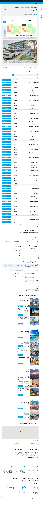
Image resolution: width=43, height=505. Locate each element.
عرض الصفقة (20, 306)
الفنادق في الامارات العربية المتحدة (9, 486)
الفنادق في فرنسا (11, 487)
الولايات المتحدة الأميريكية (30, 7)
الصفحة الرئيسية (35, 7)
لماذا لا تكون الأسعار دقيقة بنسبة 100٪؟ (32, 498)
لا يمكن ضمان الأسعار (20, 492)
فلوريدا (23, 7)
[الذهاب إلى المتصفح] (41, 13)
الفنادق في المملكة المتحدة (35, 488)
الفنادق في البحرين (36, 487)
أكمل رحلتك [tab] (23, 480)
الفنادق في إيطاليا (24, 488)
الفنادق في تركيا (36, 486)
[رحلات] (41, 15)
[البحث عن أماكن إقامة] (41, 7)
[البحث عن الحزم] (41, 11)
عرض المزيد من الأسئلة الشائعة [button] (26, 460)
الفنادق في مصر (24, 487)
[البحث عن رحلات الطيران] (41, 6)
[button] (1, 1)
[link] (31, 326)
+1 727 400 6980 (34, 13)
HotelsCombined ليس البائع (34, 495)
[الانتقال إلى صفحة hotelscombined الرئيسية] (36, 3)
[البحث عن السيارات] (41, 9)
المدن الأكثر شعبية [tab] (29, 480)
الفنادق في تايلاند (12, 488)
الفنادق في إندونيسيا (23, 486)
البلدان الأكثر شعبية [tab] (35, 480)
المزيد (38, 234)
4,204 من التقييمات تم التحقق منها (29, 14)
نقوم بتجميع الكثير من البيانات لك (33, 496)
